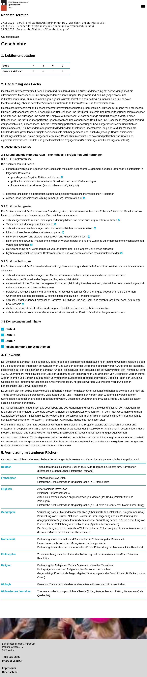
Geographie (8, 512)
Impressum (9, 668)
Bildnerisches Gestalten (16, 591)
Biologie (6, 584)
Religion (6, 565)
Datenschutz (10, 672)
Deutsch (6, 466)
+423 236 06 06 (11, 656)
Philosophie (8, 554)
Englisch (6, 489)
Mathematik (8, 539)
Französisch (8, 478)
